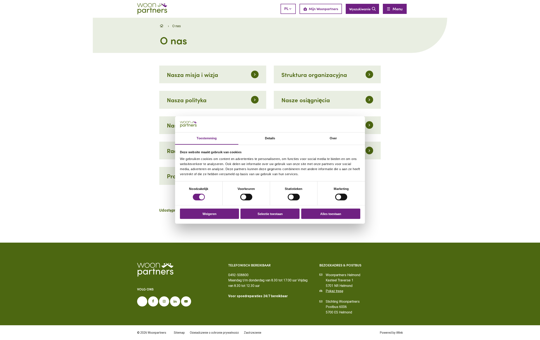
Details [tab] (270, 138)
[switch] (246, 197)
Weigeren (209, 213)
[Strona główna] (162, 26)
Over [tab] (333, 138)
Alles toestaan (330, 213)
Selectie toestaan (270, 213)
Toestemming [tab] (207, 138)
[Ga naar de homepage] (152, 9)
